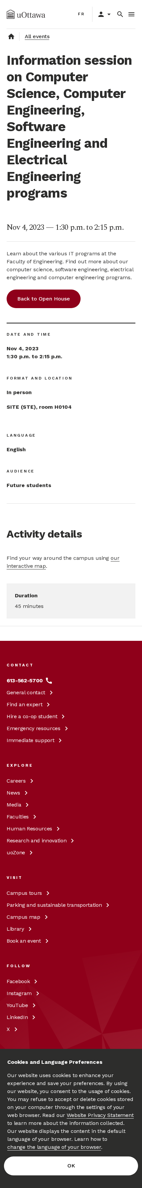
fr (81, 14)
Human (29, 828)
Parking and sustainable (54, 905)
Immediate (30, 740)
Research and (36, 840)
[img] (26, 14)
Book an (24, 941)
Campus (24, 893)
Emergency (33, 728)
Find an (24, 704)
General (26, 692)
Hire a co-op (32, 716)
